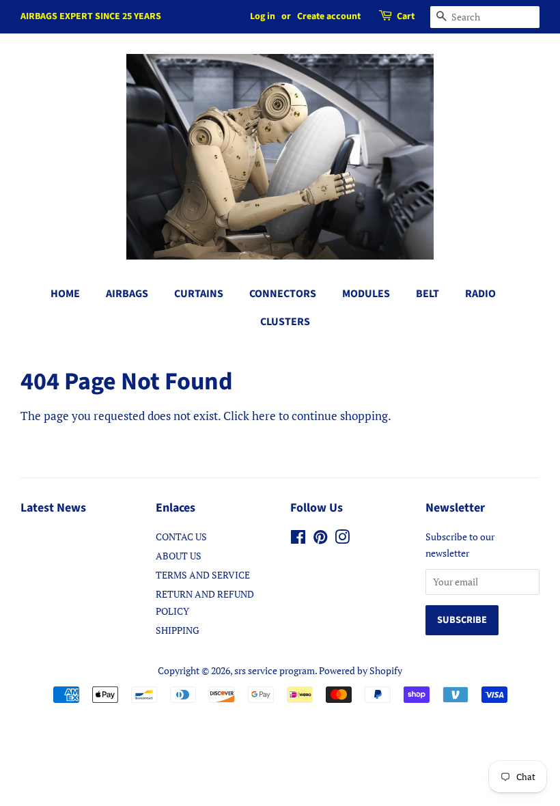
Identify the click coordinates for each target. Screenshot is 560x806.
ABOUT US (178, 555)
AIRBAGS (127, 293)
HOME (65, 293)
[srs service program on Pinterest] (320, 539)
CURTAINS (198, 293)
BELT (427, 293)
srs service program (274, 670)
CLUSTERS (285, 321)
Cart (406, 16)
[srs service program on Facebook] (298, 539)
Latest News (53, 507)
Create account (329, 16)
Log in (262, 16)
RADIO (480, 293)
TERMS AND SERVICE (203, 574)
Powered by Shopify (360, 670)
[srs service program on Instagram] (342, 539)
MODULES (366, 293)
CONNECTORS (282, 293)
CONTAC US (181, 536)
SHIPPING (177, 630)
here (264, 415)
